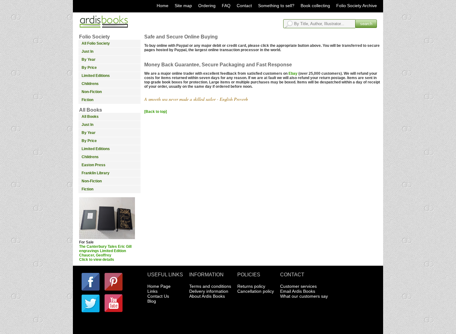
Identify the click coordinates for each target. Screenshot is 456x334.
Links (152, 291)
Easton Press (93, 165)
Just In (87, 51)
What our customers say (304, 296)
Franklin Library (96, 173)
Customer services (298, 286)
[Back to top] (155, 111)
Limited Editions (96, 75)
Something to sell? (276, 5)
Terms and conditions (210, 286)
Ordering (207, 5)
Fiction (87, 100)
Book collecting (315, 5)
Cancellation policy (255, 291)
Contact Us (158, 296)
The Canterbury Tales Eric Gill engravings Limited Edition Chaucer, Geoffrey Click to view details (105, 253)
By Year (89, 59)
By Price (89, 67)
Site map (183, 5)
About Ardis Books (207, 296)
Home (162, 5)
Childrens (90, 84)
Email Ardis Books (297, 291)
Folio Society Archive (356, 5)
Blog (151, 301)
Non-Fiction (92, 92)
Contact (244, 5)
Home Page (159, 286)
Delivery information (208, 291)
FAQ (226, 5)
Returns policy (251, 286)
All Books (90, 116)
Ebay (292, 73)
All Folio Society (96, 43)
